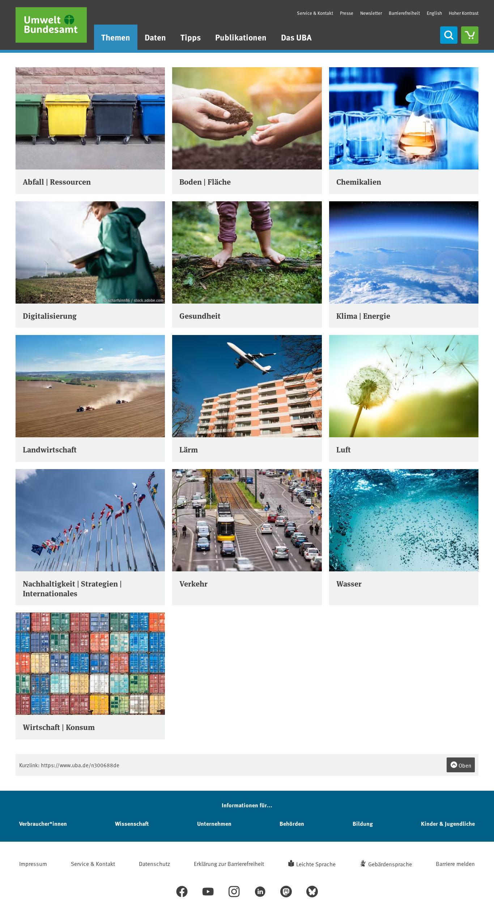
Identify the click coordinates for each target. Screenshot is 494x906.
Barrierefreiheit (404, 13)
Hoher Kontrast (463, 13)
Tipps (190, 37)
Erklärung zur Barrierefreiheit (229, 863)
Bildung (363, 823)
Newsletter (371, 13)
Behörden (292, 823)
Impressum (33, 863)
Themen (115, 37)
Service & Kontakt (315, 13)
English (434, 13)
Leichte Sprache (316, 864)
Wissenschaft (132, 823)
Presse (346, 13)
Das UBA (296, 37)
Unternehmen (214, 823)
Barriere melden (455, 863)
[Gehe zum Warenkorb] (469, 35)
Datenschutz (154, 863)
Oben (464, 765)
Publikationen (241, 37)
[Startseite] (51, 25)
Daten (155, 37)
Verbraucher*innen (43, 823)
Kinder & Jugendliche (448, 823)
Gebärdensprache (390, 864)
